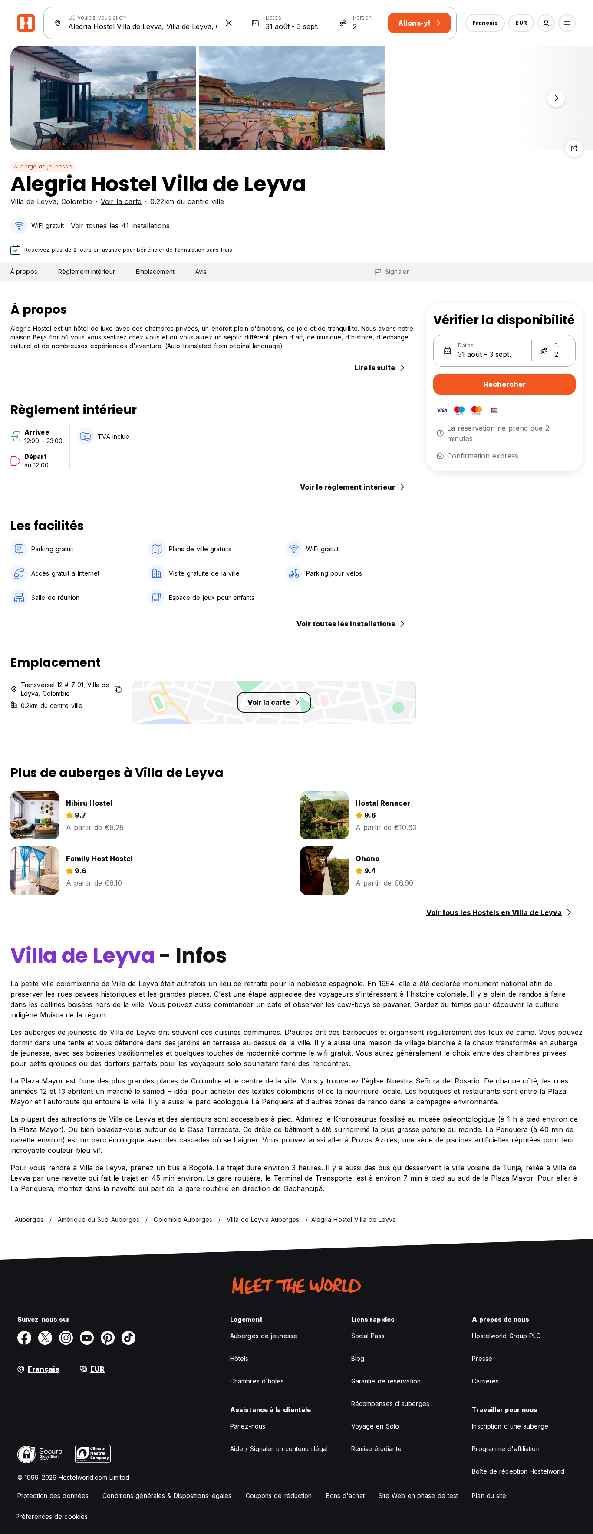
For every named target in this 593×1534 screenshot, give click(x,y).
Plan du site (489, 1495)
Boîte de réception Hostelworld (518, 1471)
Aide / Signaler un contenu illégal (279, 1448)
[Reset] (228, 23)
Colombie (76, 201)
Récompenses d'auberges (390, 1403)
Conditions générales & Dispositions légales (166, 1495)
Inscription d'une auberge (510, 1426)
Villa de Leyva (33, 201)
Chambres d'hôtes (257, 1381)
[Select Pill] (546, 23)
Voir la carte (121, 201)
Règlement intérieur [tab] (86, 271)
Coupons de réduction (279, 1495)
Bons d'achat (345, 1495)
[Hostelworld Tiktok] (128, 1338)
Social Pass (368, 1336)
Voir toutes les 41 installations (120, 225)
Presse (482, 1358)
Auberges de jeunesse (263, 1336)
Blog (357, 1358)
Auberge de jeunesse (43, 166)
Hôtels (239, 1358)
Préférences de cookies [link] (52, 1516)
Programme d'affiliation (505, 1448)
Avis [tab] (201, 271)
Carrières (485, 1381)
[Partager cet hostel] (574, 148)
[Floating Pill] (556, 98)
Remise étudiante (376, 1448)
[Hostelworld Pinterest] (108, 1338)
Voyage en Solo (375, 1426)
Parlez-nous (247, 1426)
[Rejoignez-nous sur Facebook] (24, 1338)
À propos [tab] (23, 271)
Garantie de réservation (386, 1381)
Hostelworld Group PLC (506, 1336)
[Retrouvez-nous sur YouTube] (87, 1338)
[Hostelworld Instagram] (66, 1338)
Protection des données (53, 1495)
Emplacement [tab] (155, 271)
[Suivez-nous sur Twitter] (45, 1338)
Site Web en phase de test (418, 1495)
